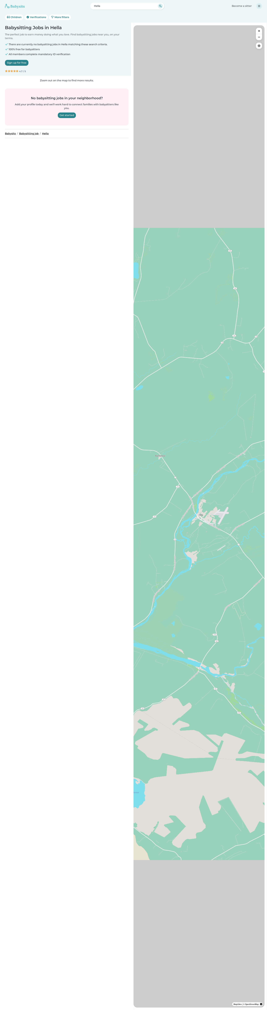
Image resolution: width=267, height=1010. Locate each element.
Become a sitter (242, 5)
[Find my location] (259, 46)
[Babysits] (15, 6)
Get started (67, 115)
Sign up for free (16, 62)
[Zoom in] (259, 31)
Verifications (37, 17)
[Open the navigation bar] (259, 6)
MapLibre (237, 1004)
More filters (61, 17)
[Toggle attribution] (261, 1004)
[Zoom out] (259, 37)
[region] (199, 516)
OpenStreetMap (252, 1004)
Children (15, 17)
